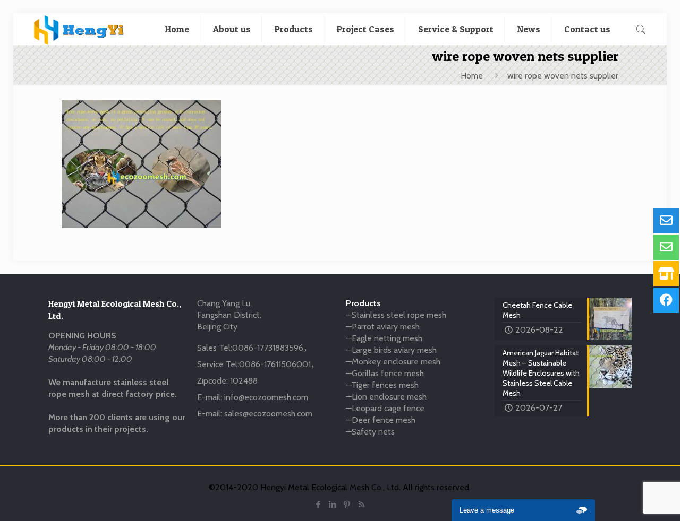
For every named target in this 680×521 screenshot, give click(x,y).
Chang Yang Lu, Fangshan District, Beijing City (229, 315)
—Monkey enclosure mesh (393, 362)
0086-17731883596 (267, 348)
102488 (244, 381)
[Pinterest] (347, 504)
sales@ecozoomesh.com (268, 414)
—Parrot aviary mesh (383, 327)
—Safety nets (370, 432)
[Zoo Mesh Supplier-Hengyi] (79, 29)
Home (472, 76)
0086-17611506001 (275, 364)
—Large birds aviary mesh (391, 350)
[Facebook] (318, 504)
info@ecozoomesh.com (266, 397)
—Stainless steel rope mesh (396, 315)
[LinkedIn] (332, 504)
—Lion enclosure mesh (386, 397)
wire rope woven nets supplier (562, 76)
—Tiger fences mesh (382, 385)
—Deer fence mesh (380, 420)
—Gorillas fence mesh (385, 373)
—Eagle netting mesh (384, 338)
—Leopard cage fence (385, 408)
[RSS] (361, 504)
